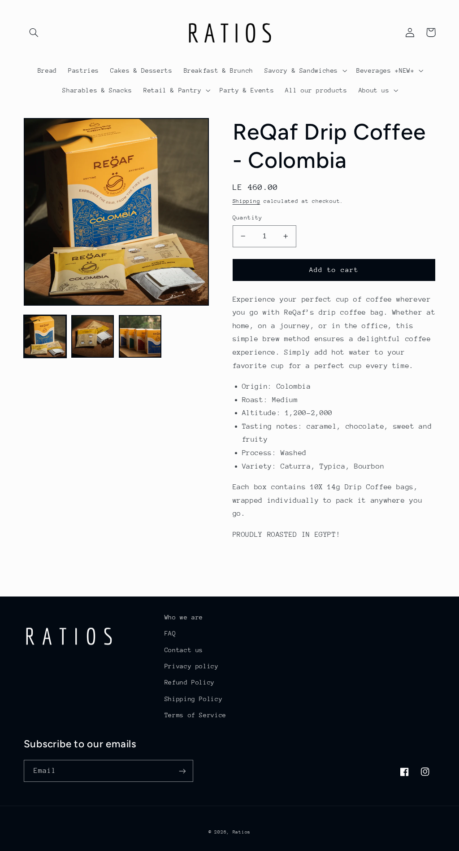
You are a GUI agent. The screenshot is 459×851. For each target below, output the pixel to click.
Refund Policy (190, 682)
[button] (34, 32)
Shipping (246, 201)
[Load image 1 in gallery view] (45, 336)
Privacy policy (192, 666)
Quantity (248, 217)
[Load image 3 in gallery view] (140, 336)
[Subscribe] (182, 771)
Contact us (184, 650)
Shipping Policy (193, 698)
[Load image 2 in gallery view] (92, 336)
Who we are (184, 617)
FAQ (170, 633)
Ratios (242, 832)
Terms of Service (195, 715)
